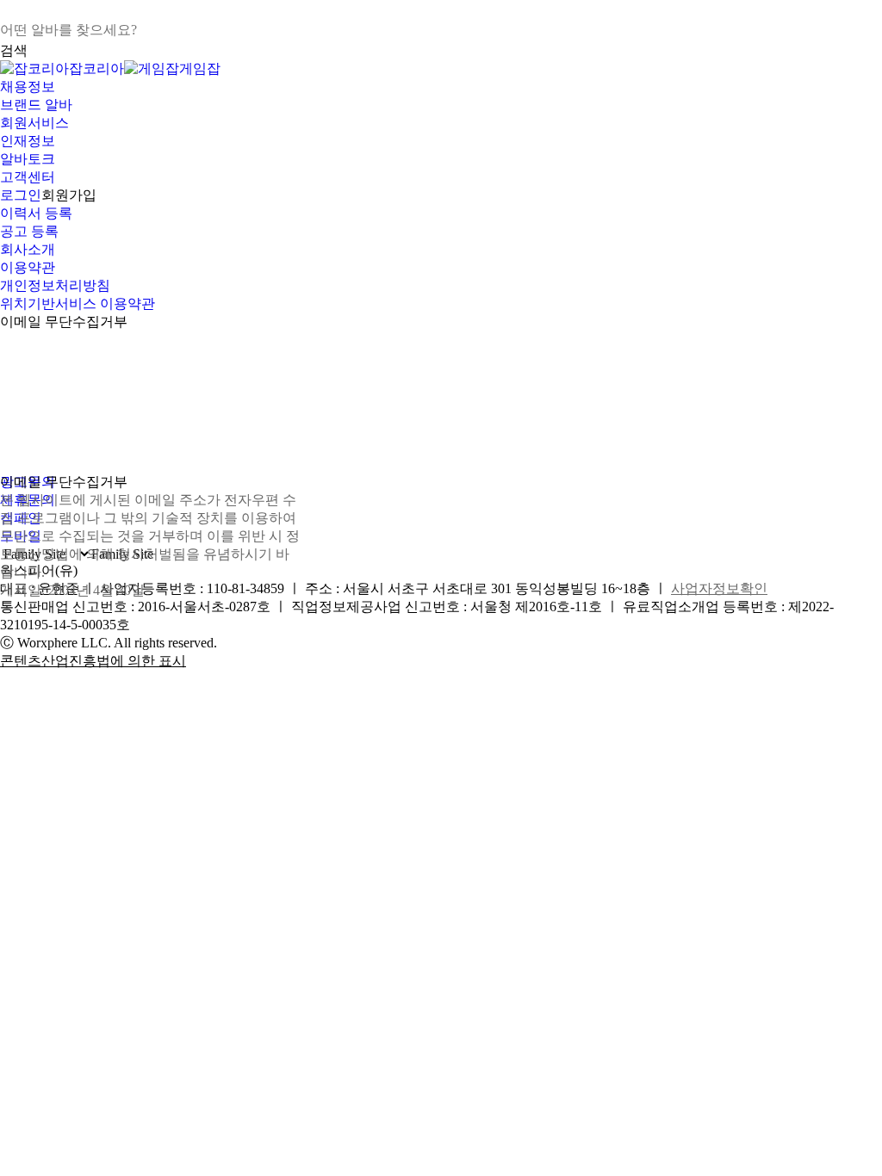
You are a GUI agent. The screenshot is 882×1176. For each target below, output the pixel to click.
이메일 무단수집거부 (63, 321)
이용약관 (27, 267)
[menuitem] (441, 87)
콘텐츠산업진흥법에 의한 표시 (93, 660)
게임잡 (199, 68)
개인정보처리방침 (55, 285)
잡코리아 (96, 68)
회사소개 (27, 249)
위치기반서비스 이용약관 (77, 303)
